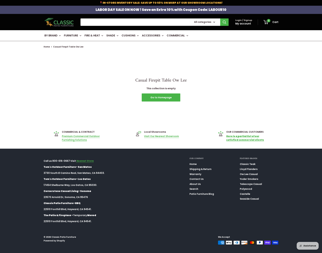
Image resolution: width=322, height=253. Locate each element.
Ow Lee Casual (249, 174)
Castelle (245, 194)
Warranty (195, 174)
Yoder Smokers (249, 179)
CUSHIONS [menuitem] (129, 35)
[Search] (224, 22)
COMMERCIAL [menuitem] (176, 35)
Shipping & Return (200, 169)
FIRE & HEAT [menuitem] (92, 35)
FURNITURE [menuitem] (71, 35)
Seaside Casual (249, 198)
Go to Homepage (161, 97)
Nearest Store (85, 161)
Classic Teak (247, 164)
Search (194, 189)
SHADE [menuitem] (110, 35)
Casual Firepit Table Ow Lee (68, 46)
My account (243, 23)
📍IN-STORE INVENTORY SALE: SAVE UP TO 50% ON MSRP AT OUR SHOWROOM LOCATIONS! (161, 3)
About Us (195, 184)
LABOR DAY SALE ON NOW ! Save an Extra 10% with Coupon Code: (161, 9)
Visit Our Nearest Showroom (161, 136)
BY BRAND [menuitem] (51, 35)
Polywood (246, 189)
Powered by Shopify (54, 240)
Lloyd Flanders (249, 169)
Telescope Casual (251, 184)
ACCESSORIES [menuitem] (151, 35)
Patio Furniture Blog (202, 194)
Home (47, 46)
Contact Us (197, 179)
